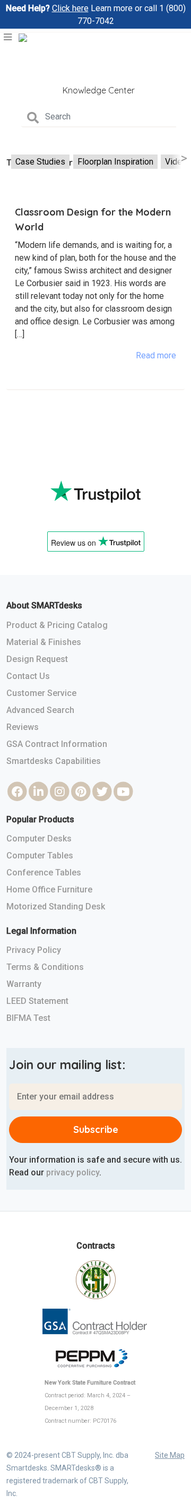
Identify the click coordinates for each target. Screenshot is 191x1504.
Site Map (170, 1455)
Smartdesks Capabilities (53, 761)
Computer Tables (39, 855)
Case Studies (40, 162)
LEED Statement (37, 1001)
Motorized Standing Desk (55, 906)
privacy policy (72, 1172)
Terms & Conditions (45, 967)
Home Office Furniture (49, 889)
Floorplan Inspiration (115, 162)
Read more (156, 355)
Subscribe (95, 1129)
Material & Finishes (43, 642)
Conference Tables (43, 872)
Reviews (22, 727)
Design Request (37, 659)
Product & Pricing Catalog (57, 625)
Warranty (23, 984)
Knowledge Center (99, 90)
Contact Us (28, 676)
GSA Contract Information (56, 744)
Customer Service (41, 693)
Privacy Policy (33, 950)
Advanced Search (40, 710)
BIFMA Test (28, 1018)
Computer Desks (39, 838)
